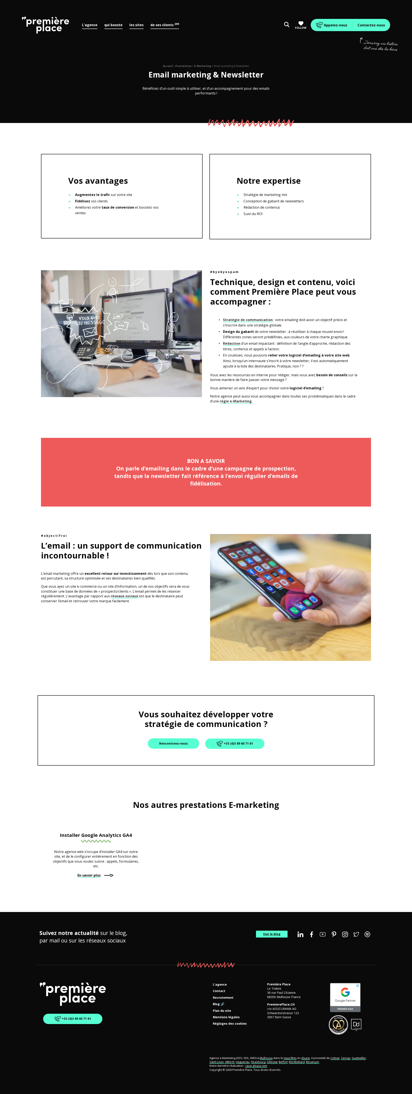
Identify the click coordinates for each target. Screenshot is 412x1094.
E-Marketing (202, 66)
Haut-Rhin (290, 1058)
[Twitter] (356, 934)
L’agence (220, 984)
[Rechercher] (286, 25)
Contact (219, 991)
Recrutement (223, 998)
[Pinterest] (334, 934)
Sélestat (272, 1062)
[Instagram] (345, 934)
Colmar (335, 1058)
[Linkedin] (300, 934)
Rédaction (231, 343)
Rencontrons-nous (173, 743)
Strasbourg (258, 1062)
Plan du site (222, 1011)
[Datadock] (356, 1024)
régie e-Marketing (236, 401)
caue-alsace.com (256, 1066)
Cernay (345, 1058)
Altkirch (229, 1062)
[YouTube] (323, 934)
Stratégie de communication (248, 319)
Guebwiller (359, 1058)
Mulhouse (266, 1058)
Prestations (183, 66)
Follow (300, 28)
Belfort (283, 1062)
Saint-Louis (216, 1062)
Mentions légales (226, 1017)
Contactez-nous (371, 25)
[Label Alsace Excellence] (338, 1025)
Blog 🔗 (218, 1004)
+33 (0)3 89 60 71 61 (238, 743)
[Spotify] (367, 934)
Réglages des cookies (230, 1024)
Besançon (312, 1062)
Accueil (168, 66)
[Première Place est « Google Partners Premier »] (345, 997)
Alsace (305, 1058)
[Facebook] (311, 934)
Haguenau (243, 1062)
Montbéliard (297, 1062)
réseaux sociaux (124, 596)
